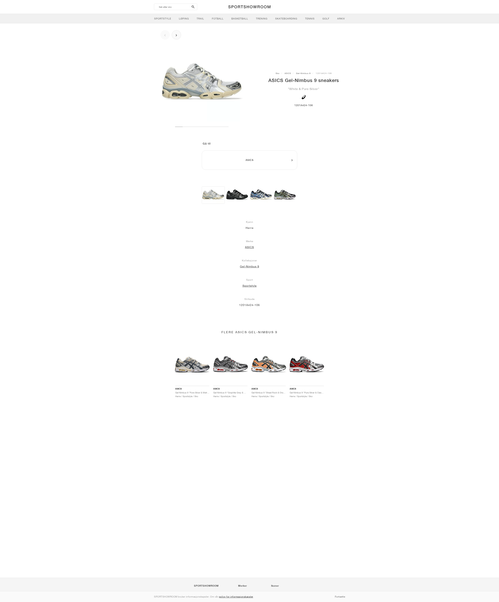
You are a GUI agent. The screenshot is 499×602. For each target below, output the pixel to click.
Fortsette (340, 596)
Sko (278, 73)
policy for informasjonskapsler (236, 596)
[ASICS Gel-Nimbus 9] (213, 195)
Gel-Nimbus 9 (303, 73)
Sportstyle (249, 285)
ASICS (288, 73)
